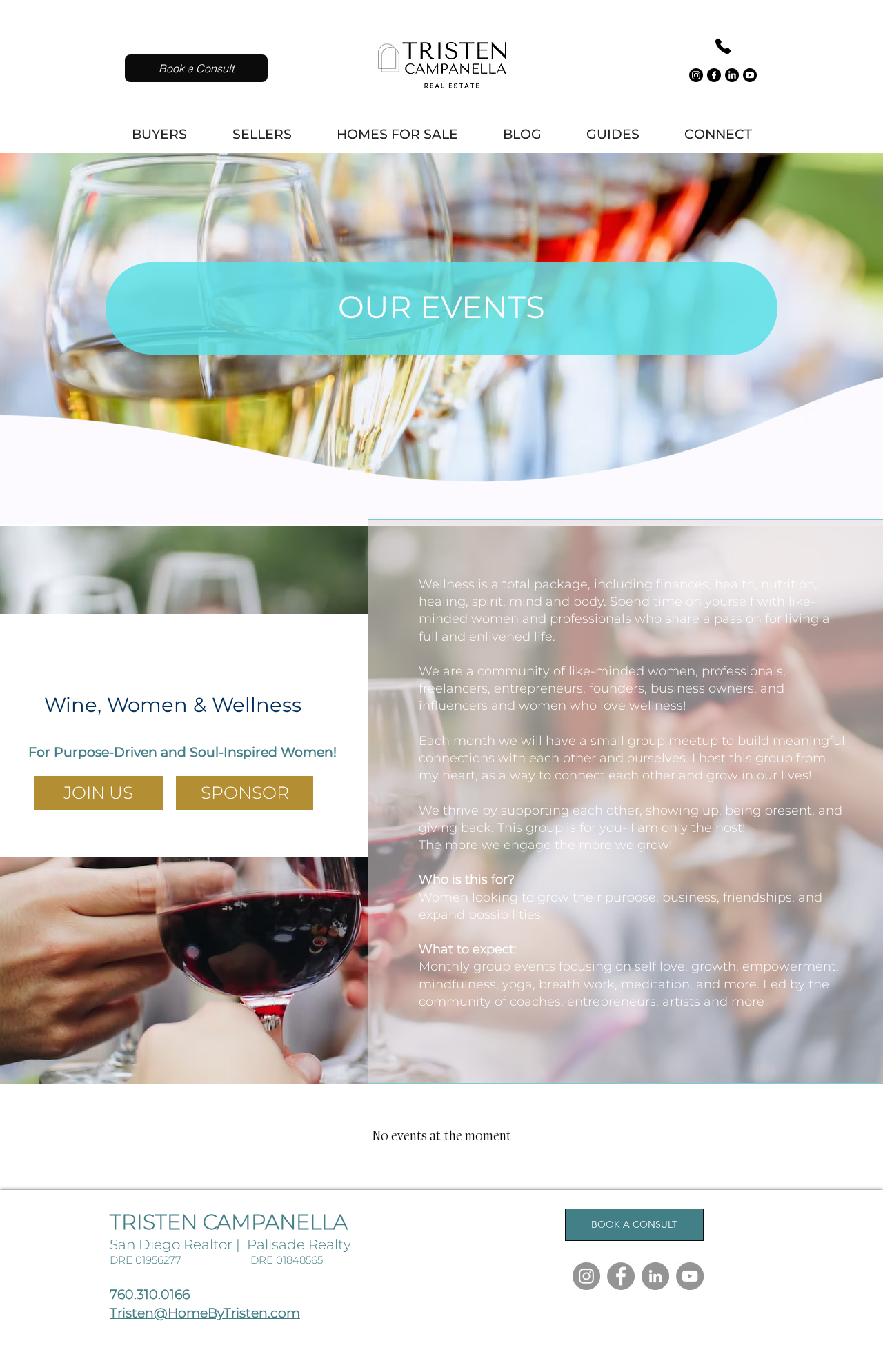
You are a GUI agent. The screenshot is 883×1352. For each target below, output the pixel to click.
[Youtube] (750, 75)
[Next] (827, 320)
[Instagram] (696, 75)
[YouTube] (690, 1276)
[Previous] (55, 320)
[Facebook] (714, 75)
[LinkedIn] (732, 75)
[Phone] (722, 46)
